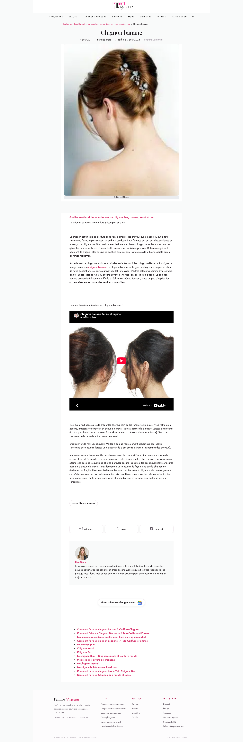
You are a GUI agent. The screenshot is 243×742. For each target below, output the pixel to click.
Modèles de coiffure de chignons (96, 660)
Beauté (73, 17)
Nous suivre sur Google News (118, 602)
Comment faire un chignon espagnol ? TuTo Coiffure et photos (112, 641)
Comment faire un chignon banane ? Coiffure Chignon (108, 629)
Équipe (166, 708)
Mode (131, 17)
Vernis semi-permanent (111, 721)
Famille (161, 17)
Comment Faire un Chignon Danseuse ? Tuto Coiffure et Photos (113, 633)
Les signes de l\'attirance (112, 726)
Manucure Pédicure (94, 17)
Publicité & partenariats (173, 726)
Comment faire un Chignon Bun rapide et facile (104, 675)
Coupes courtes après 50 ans (113, 708)
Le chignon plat (85, 644)
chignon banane (97, 267)
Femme (66, 699)
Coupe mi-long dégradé (111, 712)
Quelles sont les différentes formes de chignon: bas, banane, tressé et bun (96, 24)
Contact (166, 704)
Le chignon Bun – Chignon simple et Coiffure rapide (107, 656)
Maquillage (56, 17)
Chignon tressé (85, 648)
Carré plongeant (108, 717)
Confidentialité (169, 721)
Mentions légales (170, 717)
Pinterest (71, 717)
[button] (193, 17)
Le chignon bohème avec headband (97, 667)
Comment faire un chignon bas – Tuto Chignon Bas (106, 671)
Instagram (59, 717)
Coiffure (117, 17)
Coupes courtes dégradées (112, 704)
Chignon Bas (84, 652)
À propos (167, 712)
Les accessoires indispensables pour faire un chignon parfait (111, 637)
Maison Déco (179, 17)
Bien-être (136, 712)
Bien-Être (145, 17)
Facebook (83, 717)
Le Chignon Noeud (88, 663)
